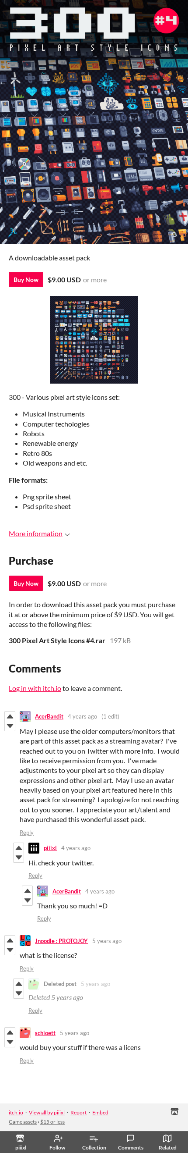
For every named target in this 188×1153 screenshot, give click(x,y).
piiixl (50, 847)
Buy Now (26, 279)
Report (78, 1112)
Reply (27, 832)
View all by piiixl (47, 1112)
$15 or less (52, 1121)
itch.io (16, 1112)
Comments (130, 1147)
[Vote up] (10, 716)
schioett (45, 1032)
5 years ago (107, 940)
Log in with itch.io (35, 688)
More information (36, 533)
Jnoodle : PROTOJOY (61, 940)
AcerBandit (49, 716)
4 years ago (82, 716)
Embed (100, 1112)
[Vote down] (10, 726)
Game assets (23, 1121)
